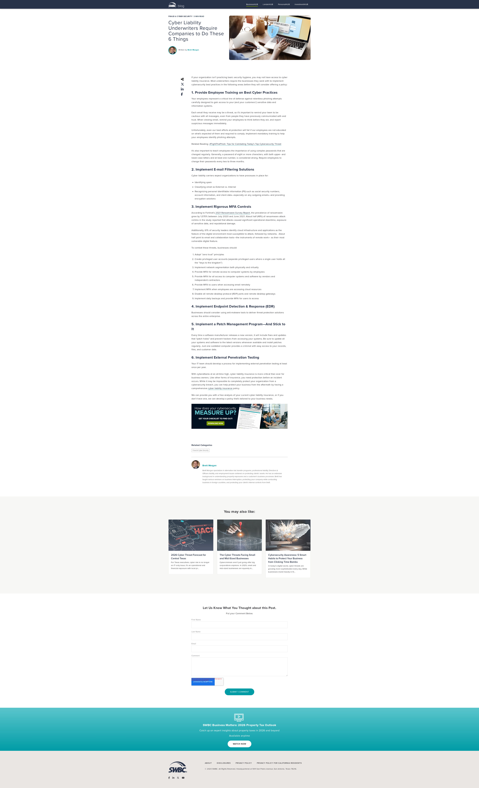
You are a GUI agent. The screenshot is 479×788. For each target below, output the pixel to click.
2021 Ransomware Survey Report (233, 212)
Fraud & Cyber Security (180, 16)
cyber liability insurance (220, 388)
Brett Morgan (193, 50)
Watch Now (239, 744)
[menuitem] (252, 4)
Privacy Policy (244, 763)
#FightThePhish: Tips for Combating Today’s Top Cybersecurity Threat (245, 144)
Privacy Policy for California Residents (279, 763)
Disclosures (224, 763)
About (208, 763)
